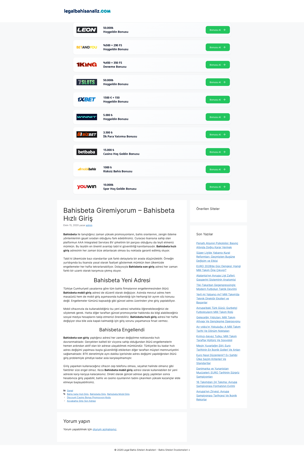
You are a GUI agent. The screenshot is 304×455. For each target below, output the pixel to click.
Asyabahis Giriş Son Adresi (81, 401)
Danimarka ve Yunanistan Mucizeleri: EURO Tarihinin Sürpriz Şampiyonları (217, 372)
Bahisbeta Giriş (98, 394)
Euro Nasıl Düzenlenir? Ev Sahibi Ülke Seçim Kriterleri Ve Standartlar (216, 359)
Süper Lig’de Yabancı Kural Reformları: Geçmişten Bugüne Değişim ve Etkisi (215, 256)
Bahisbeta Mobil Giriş (118, 394)
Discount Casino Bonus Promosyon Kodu (89, 397)
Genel (70, 390)
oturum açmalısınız (104, 429)
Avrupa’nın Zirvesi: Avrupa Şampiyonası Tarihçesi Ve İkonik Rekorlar (216, 395)
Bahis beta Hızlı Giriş (78, 394)
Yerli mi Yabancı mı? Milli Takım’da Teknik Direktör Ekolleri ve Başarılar (217, 298)
